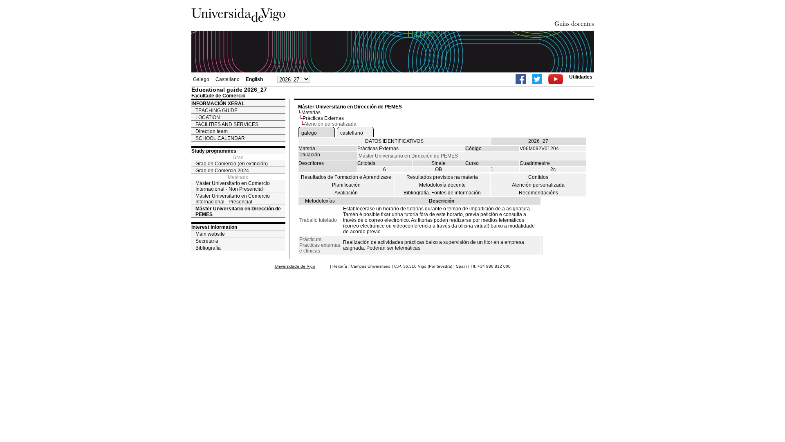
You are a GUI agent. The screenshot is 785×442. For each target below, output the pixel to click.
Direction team (211, 131)
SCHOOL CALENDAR (220, 138)
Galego (201, 79)
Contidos (538, 177)
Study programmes (213, 151)
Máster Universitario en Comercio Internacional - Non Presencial (232, 186)
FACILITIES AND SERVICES (226, 124)
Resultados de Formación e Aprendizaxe (346, 177)
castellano (351, 133)
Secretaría (206, 241)
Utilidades (580, 77)
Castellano (227, 79)
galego (309, 133)
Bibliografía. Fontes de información (442, 193)
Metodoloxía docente (442, 185)
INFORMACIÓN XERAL (217, 103)
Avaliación (346, 193)
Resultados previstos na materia (442, 177)
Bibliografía (208, 248)
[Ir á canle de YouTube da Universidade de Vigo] (555, 79)
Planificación (346, 185)
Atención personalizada (538, 185)
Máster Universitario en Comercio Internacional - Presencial (232, 199)
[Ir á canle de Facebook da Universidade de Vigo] (521, 79)
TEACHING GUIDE (216, 110)
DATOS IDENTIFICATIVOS (394, 141)
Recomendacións (538, 193)
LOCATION (207, 117)
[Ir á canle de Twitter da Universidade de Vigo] (537, 79)
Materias (311, 112)
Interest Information (214, 227)
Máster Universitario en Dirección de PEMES (238, 211)
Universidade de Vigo (295, 266)
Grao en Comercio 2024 (222, 171)
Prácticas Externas (323, 118)
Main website (210, 234)
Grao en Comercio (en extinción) (231, 164)
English (254, 79)
